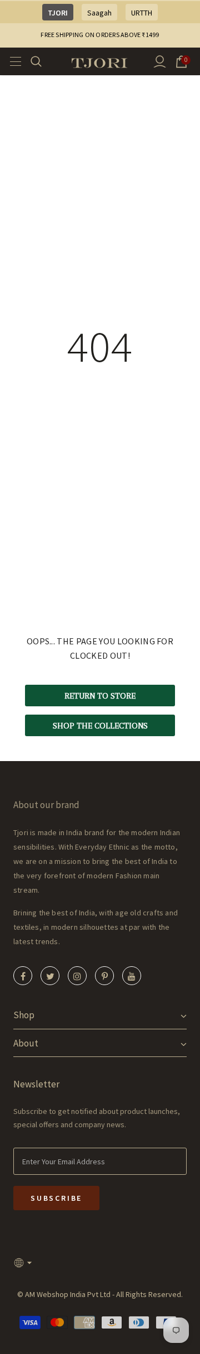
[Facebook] (22, 975)
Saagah (99, 13)
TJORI (58, 13)
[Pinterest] (104, 975)
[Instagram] (77, 975)
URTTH (141, 13)
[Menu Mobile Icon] (12, 61)
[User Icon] (160, 61)
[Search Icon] (43, 61)
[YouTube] (131, 975)
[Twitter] (50, 975)
